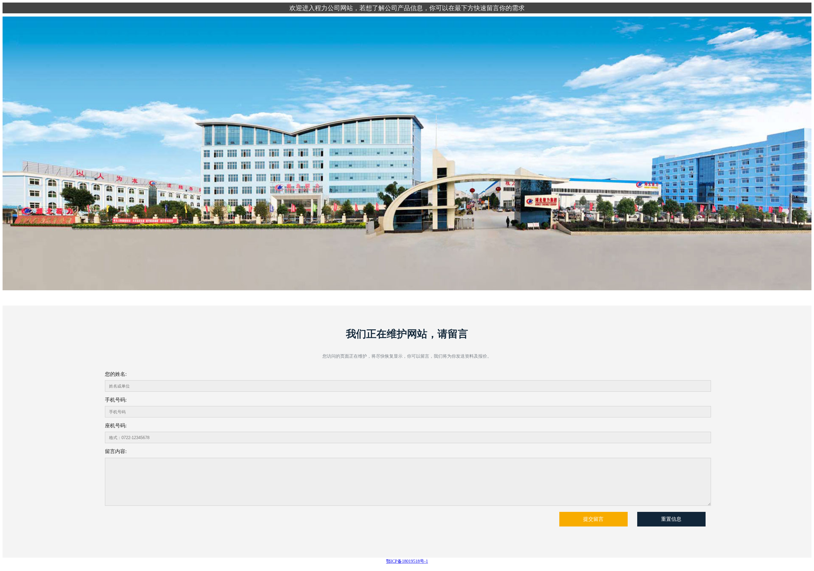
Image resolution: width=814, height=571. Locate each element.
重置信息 (671, 519)
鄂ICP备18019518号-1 (407, 561)
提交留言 (593, 519)
